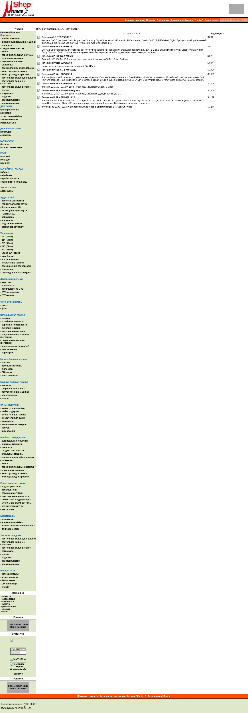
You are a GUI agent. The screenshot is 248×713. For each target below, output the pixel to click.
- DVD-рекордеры (9, 292)
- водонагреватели (10, 486)
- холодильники (8, 395)
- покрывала (7, 551)
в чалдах (5, 159)
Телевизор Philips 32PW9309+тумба (61, 90)
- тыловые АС (7, 214)
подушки (6, 96)
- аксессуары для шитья (13, 473)
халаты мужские (11, 100)
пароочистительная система (17, 55)
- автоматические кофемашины (17, 525)
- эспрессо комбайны (11, 522)
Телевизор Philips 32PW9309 (57, 63)
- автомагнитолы (9, 574)
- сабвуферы (7, 217)
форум (6, 609)
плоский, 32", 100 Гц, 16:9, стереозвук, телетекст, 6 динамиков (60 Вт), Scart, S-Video (87, 107)
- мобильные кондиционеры (15, 499)
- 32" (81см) (6, 249)
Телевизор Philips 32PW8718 (57, 74)
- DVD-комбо (7, 295)
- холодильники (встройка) (14, 346)
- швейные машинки (11, 444)
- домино (5, 318)
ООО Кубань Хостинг (12, 708)
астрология (8, 599)
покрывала (8, 93)
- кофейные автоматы (12, 321)
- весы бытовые (9, 375)
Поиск (166, 696)
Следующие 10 (217, 33)
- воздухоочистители (11, 493)
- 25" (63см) (6, 243)
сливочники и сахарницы (13, 182)
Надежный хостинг (10, 32)
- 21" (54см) (6, 240)
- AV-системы (7, 580)
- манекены (6, 460)
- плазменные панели (12, 262)
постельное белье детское (16, 87)
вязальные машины (12, 58)
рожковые (5, 113)
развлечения (9, 606)
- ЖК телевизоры (9, 259)
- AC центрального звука (13, 204)
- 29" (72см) (6, 246)
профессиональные (11, 147)
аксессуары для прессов (15, 74)
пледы (5, 90)
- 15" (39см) (6, 236)
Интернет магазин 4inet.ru (50, 29)
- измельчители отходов (13, 424)
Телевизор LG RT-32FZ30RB (56, 37)
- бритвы (5, 362)
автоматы (5, 135)
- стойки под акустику (12, 227)
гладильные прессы (13, 48)
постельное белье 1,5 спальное (19, 78)
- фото (3, 308)
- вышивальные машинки (14, 441)
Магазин (140, 20)
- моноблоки (6, 256)
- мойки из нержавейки (12, 408)
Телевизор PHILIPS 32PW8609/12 (59, 70)
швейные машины (11, 38)
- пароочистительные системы (17, 467)
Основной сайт (18, 669)
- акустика (5, 282)
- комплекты (7, 285)
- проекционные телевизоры (15, 266)
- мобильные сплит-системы (15, 503)
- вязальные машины (11, 454)
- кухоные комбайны (11, 365)
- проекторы (6, 269)
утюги (5, 51)
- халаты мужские (10, 561)
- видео (4, 305)
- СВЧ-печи (6, 372)
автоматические (9, 119)
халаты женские (10, 103)
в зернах (5, 163)
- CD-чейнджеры (9, 583)
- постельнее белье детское (15, 548)
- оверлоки (6, 447)
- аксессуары (7, 431)
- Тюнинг (4, 587)
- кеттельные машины (12, 470)
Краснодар (177, 20)
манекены (7, 64)
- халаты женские (9, 564)
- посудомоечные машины (14, 392)
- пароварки (6, 352)
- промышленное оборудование (17, 457)
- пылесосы (6, 369)
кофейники (6, 175)
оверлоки (7, 45)
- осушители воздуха (11, 506)
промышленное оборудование (18, 68)
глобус (6, 604)
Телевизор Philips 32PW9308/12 (58, 83)
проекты (6, 611)
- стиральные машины (12, 388)
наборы (4, 172)
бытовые (5, 144)
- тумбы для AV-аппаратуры (15, 272)
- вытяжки (5, 385)
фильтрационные (9, 109)
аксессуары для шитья (14, 71)
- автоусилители (9, 577)
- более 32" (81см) (10, 253)
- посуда (4, 427)
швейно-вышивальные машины (19, 42)
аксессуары (6, 191)
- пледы (4, 554)
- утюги (4, 463)
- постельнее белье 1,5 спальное (18, 538)
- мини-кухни (7, 421)
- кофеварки (6, 519)
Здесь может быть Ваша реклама (18, 625)
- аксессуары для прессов (14, 476)
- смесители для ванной (13, 414)
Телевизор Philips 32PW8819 (57, 46)
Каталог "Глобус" (193, 20)
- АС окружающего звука (13, 210)
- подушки (5, 557)
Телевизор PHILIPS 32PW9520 (57, 56)
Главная (129, 20)
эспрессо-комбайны (11, 116)
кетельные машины (12, 61)
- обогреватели (8, 490)
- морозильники (8, 349)
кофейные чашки (9, 178)
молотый (5, 156)
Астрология (163, 20)
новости (6, 596)
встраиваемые (8, 122)
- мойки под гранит (10, 411)
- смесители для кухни (12, 418)
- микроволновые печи (12, 331)
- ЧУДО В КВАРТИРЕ (11, 223)
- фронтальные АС (10, 207)
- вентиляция (7, 509)
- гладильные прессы (12, 450)
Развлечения (212, 20)
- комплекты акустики (12, 200)
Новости (150, 20)
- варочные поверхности (13, 324)
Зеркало (18, 674)
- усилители (6, 220)
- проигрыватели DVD (12, 289)
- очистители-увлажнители (14, 496)
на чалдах (5, 132)
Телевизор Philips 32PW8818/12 (58, 97)
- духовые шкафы (10, 328)
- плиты (4, 398)
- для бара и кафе (9, 529)
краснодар (8, 601)
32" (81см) (72, 29)
